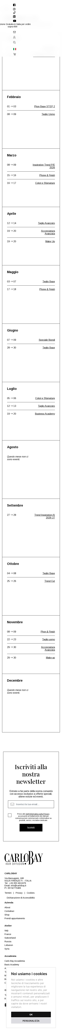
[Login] (14, 37)
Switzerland (10, 938)
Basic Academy (12, 964)
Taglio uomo (48, 639)
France (8, 934)
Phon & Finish (48, 631)
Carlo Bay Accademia (15, 961)
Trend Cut (49, 581)
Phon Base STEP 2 (44, 106)
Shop (7, 915)
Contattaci (9, 911)
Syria (7, 949)
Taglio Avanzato (46, 223)
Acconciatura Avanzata (48, 232)
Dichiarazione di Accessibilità (21, 898)
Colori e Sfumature (45, 183)
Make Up (50, 241)
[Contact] (14, 31)
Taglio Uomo (48, 114)
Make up (50, 657)
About (7, 907)
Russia (8, 941)
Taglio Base (48, 48)
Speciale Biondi (47, 340)
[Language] (14, 49)
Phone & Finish (47, 175)
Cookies (31, 893)
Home (4, 9)
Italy (6, 930)
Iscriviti (31, 827)
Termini (8, 893)
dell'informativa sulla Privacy (37, 814)
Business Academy (45, 413)
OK (31, 1014)
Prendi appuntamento (15, 918)
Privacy (19, 893)
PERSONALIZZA (31, 1020)
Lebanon (9, 945)
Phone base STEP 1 (44, 56)
